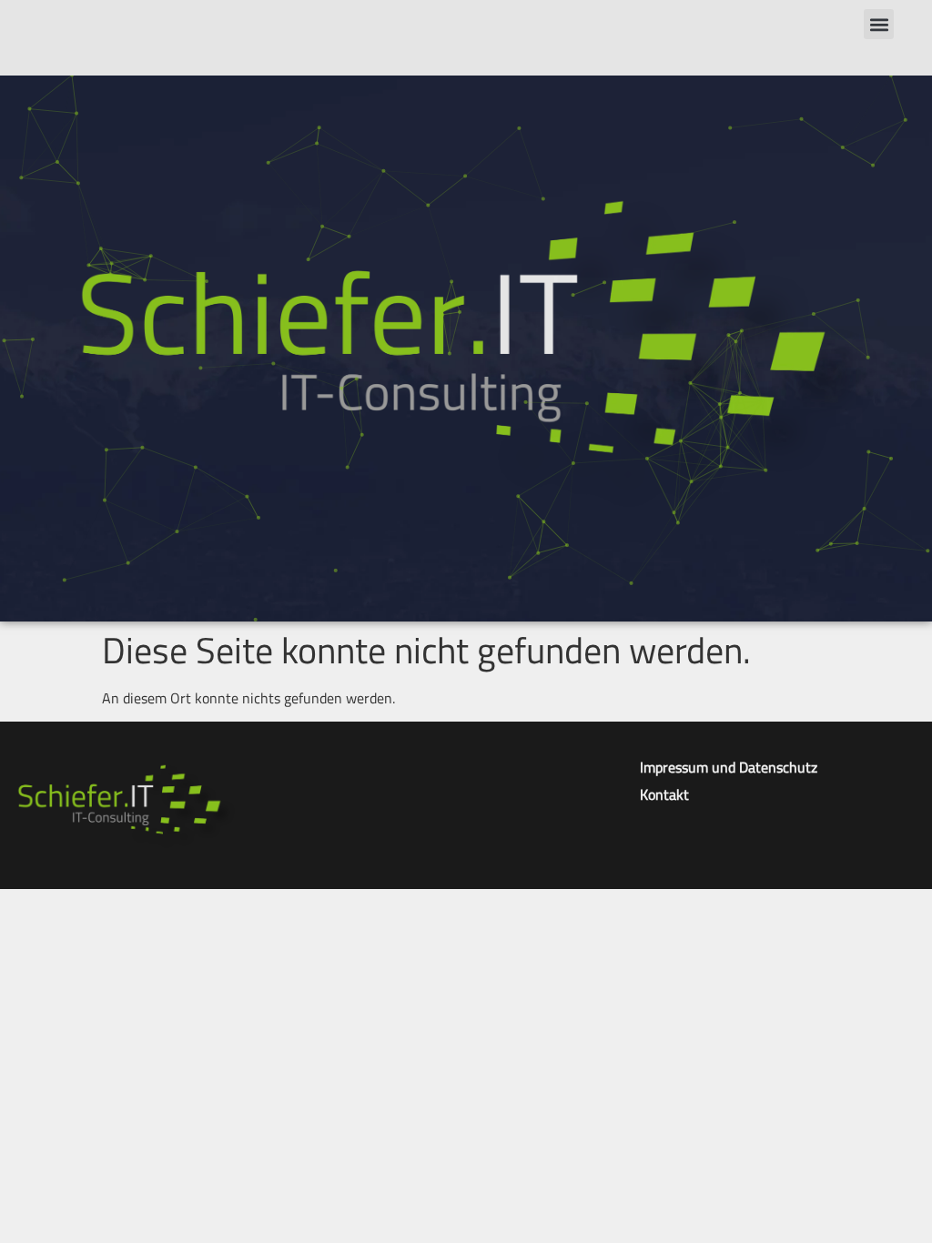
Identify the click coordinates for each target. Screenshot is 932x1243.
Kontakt (664, 794)
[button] (879, 24)
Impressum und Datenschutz (728, 767)
